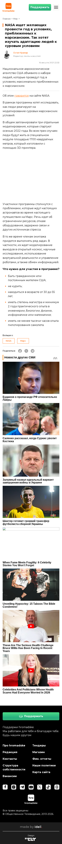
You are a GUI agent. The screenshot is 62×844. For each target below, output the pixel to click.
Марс (23, 341)
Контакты (10, 758)
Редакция (10, 752)
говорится (21, 95)
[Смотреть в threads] (56, 787)
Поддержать (39, 7)
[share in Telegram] (32, 351)
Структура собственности (14, 767)
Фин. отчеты (41, 758)
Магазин (38, 752)
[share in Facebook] (20, 351)
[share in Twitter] (26, 351)
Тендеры (39, 745)
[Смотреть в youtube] (31, 787)
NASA (8, 341)
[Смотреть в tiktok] (48, 787)
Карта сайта (41, 772)
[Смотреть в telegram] (22, 787)
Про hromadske (14, 745)
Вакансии (10, 776)
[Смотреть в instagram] (13, 787)
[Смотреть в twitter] (39, 787)
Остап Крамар (20, 53)
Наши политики (44, 765)
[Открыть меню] (56, 7)
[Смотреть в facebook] (5, 787)
